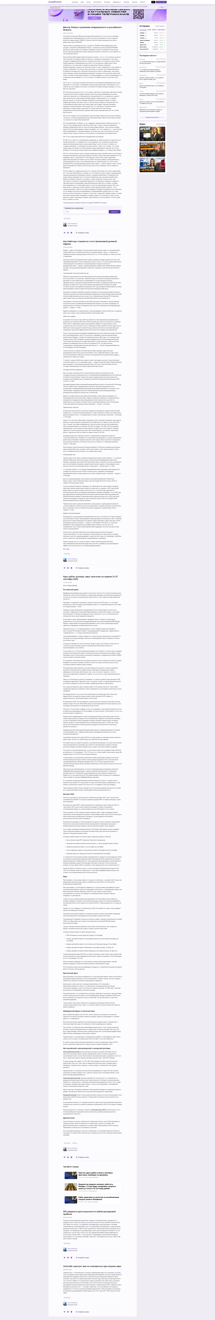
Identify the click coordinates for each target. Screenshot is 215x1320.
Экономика (142, 59)
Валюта (141, 83)
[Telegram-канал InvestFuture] (107, 13)
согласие (89, 6)
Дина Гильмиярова (93, 1202)
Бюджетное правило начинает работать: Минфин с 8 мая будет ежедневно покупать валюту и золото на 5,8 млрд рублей (97, 1186)
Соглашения (126, 6)
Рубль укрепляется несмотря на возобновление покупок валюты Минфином (99, 1198)
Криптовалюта (142, 67)
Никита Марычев (72, 223)
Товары (141, 91)
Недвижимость (143, 75)
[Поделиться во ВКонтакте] (71, 233)
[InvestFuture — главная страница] (55, 2)
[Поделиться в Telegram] (64, 233)
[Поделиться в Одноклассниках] (68, 233)
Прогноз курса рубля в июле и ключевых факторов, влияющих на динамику (96, 1174)
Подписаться (114, 211)
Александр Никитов (93, 1177)
